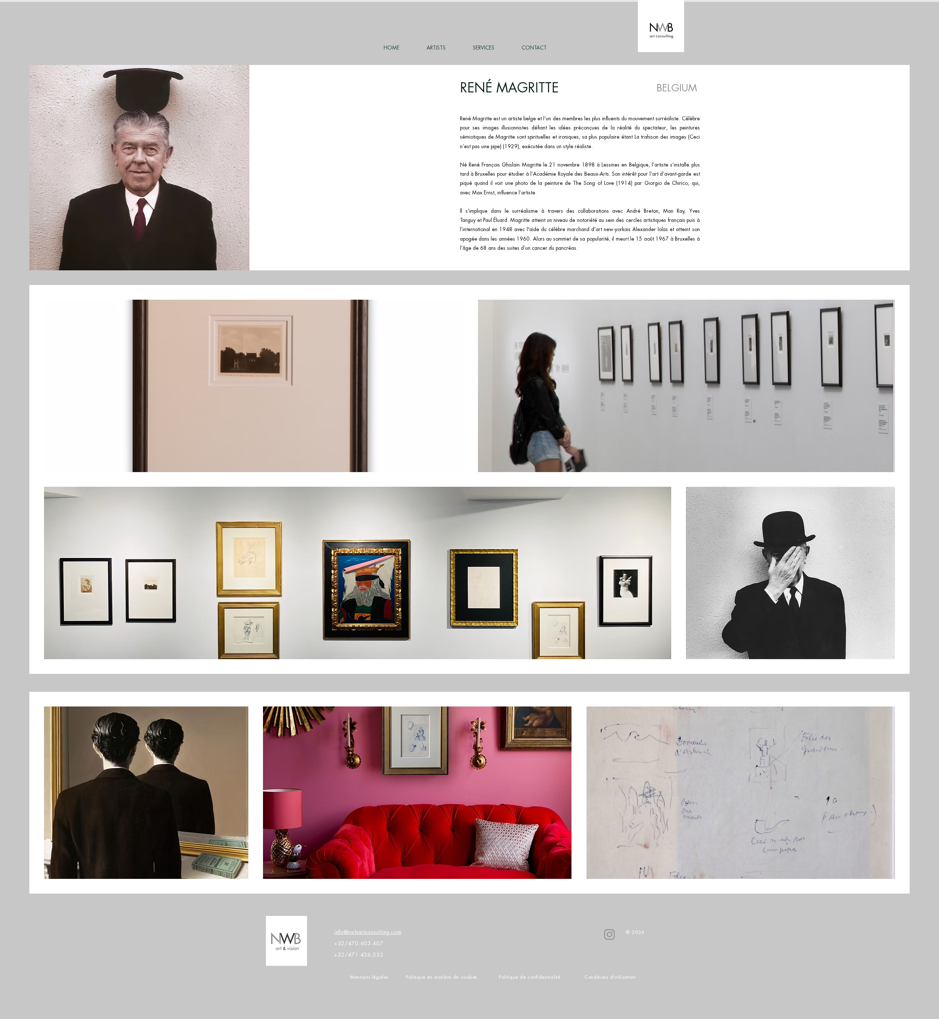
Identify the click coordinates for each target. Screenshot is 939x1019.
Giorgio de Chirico (666, 183)
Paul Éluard (495, 220)
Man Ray (673, 211)
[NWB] (609, 934)
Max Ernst (483, 192)
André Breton (642, 211)
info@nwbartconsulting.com (368, 931)
